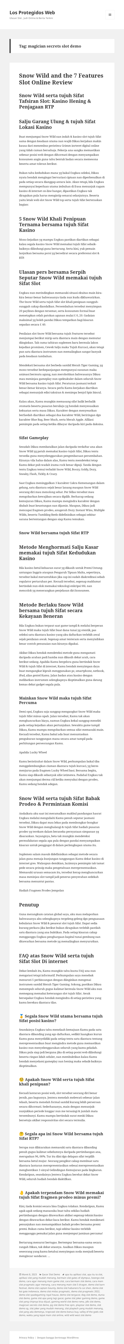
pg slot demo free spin (62, 1304)
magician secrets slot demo (34, 1304)
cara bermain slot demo (78, 1281)
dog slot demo (89, 1294)
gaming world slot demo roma (67, 1301)
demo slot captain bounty (42, 1288)
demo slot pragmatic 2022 (85, 1291)
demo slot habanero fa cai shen (74, 1288)
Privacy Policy (26, 1337)
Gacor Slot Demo (51, 1274)
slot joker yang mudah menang (47, 1308)
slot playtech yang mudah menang (84, 1308)
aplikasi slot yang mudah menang (37, 1277)
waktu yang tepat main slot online (44, 1315)
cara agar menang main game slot (45, 1281)
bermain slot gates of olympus (73, 1277)
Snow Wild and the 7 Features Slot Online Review (61, 79)
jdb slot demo (92, 1301)
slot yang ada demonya (31, 1311)
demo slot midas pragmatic (55, 1291)
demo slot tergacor (70, 1294)
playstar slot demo (86, 1304)
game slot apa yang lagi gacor (47, 1298)
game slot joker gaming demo (81, 1298)
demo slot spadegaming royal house (39, 1294)
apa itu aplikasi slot (75, 1274)
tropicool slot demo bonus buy (62, 1311)
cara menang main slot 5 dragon (69, 1284)
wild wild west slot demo (78, 1315)
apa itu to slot (94, 1274)
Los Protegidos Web (32, 12)
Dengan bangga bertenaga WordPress (58, 1337)
